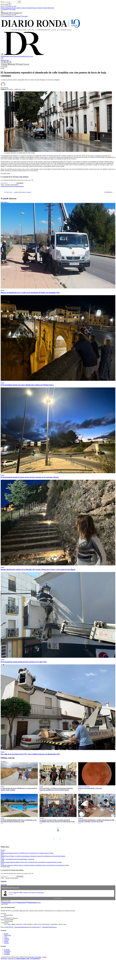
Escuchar (26, 64)
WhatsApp (5, 13)
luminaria (21, 186)
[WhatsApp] (5, 62)
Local (5, 937)
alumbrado (3, 186)
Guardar (17, 13)
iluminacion (9, 186)
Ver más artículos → (58, 898)
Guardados (5, 9)
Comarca (18, 8)
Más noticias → (5, 202)
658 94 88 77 (37, 927)
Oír (21, 13)
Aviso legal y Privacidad (34, 957)
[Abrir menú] (2, 54)
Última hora (8, 8)
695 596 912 (9, 927)
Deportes (34, 8)
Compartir (20, 64)
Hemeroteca (50, 8)
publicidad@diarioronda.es (49, 927)
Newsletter (13, 9)
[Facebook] (10, 62)
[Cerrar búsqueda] (19, 2)
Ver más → (111, 825)
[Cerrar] (9, 4)
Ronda (13, 8)
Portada (3, 8)
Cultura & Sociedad (26, 8)
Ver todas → (4, 761)
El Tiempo (44, 8)
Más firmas (4, 884)
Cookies (44, 957)
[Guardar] (2, 62)
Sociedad (6, 940)
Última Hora (7, 935)
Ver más (3, 850)
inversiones (16, 186)
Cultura (6, 941)
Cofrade (39, 8)
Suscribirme (20, 183)
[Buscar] (2, 58)
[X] (7, 62)
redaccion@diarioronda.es (21, 927)
